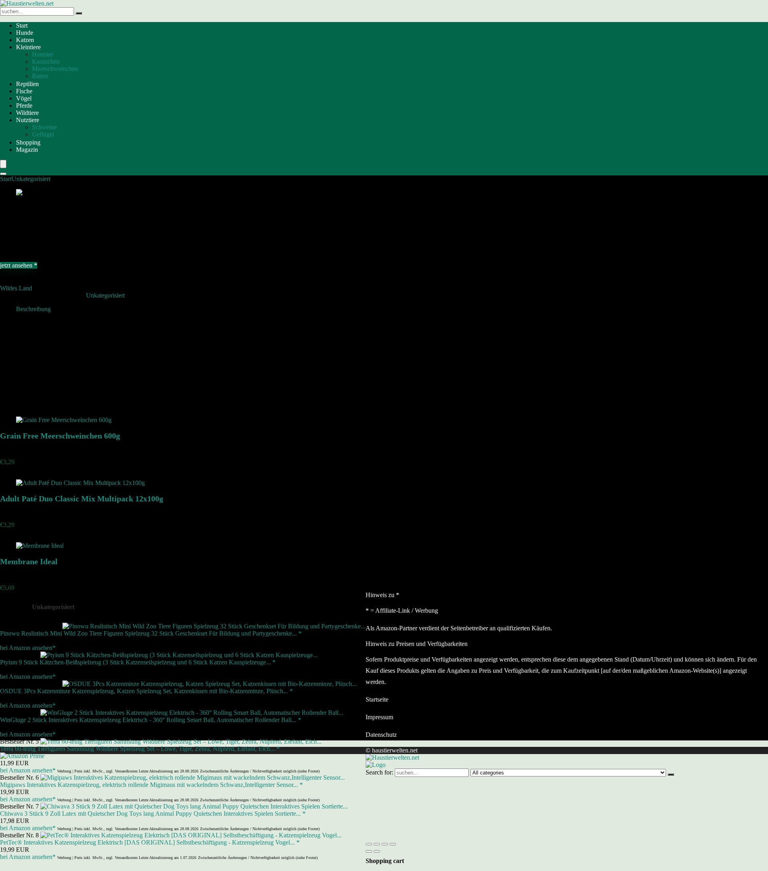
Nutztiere (27, 120)
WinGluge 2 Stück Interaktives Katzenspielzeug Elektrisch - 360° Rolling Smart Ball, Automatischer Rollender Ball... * (150, 719)
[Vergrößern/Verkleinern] (369, 844)
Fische (24, 91)
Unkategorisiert (31, 178)
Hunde (24, 32)
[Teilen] (385, 844)
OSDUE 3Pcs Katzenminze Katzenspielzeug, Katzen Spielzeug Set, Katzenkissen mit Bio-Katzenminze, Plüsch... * (146, 691)
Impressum (379, 717)
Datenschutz (381, 734)
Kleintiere (28, 47)
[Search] (3, 174)
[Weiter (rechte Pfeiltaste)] (377, 851)
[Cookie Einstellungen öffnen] (426, 834)
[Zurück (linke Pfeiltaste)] (369, 851)
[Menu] (3, 164)
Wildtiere (27, 112)
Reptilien (27, 83)
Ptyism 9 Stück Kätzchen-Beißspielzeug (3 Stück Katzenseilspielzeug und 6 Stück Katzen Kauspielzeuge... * (138, 662)
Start (22, 25)
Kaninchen (46, 61)
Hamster (42, 54)
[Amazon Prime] (22, 755)
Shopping (28, 142)
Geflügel (43, 134)
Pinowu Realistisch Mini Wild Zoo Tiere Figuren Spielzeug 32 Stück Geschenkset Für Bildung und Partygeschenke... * (151, 633)
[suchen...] (79, 13)
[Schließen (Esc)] (393, 844)
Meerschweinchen (55, 68)
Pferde (24, 105)
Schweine (44, 127)
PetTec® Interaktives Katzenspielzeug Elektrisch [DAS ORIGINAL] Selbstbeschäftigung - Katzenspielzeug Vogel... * (150, 842)
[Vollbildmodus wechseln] (377, 844)
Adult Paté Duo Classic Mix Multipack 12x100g (81, 498)
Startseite (377, 699)
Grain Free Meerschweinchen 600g (60, 435)
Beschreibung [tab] (33, 309)
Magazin (27, 149)
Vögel (24, 98)
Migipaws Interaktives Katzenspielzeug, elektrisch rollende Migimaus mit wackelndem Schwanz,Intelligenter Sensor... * (151, 784)
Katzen (25, 39)
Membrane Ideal (29, 561)
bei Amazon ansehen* (28, 647)
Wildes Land (16, 288)
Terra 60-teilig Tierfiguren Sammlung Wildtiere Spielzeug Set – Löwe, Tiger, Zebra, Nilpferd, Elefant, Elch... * (140, 748)
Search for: (379, 772)
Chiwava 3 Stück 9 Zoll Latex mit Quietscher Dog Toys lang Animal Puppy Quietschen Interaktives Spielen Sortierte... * (153, 813)
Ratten (40, 75)
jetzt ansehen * (18, 265)
